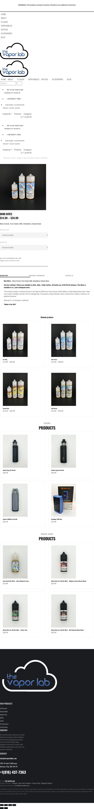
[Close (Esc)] (14, 805)
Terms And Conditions (24, 783)
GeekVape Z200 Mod (56, 519)
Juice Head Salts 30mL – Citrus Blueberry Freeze (16, 581)
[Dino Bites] (23, 187)
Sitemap (15, 783)
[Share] (10, 805)
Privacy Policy (36, 783)
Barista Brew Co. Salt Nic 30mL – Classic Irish (15, 630)
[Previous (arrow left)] (2, 808)
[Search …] (2, 41)
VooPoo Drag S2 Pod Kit (57, 470)
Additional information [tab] (37, 276)
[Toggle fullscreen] (6, 805)
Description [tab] (4, 276)
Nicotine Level (4, 230)
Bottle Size (3, 242)
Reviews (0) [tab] (69, 276)
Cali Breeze (54, 408)
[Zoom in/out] (2, 805)
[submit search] (19, 83)
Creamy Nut (6, 408)
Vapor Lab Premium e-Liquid (31, 158)
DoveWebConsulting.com (22, 785)
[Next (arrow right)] (6, 808)
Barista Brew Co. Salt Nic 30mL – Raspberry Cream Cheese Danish (68, 581)
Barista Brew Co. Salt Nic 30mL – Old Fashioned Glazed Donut (67, 630)
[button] (35, 18)
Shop (13, 158)
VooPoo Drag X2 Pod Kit (9, 470)
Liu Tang (5, 359)
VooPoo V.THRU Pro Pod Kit (10, 519)
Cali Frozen (54, 359)
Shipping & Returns (46, 783)
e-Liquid (19, 158)
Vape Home (6, 158)
